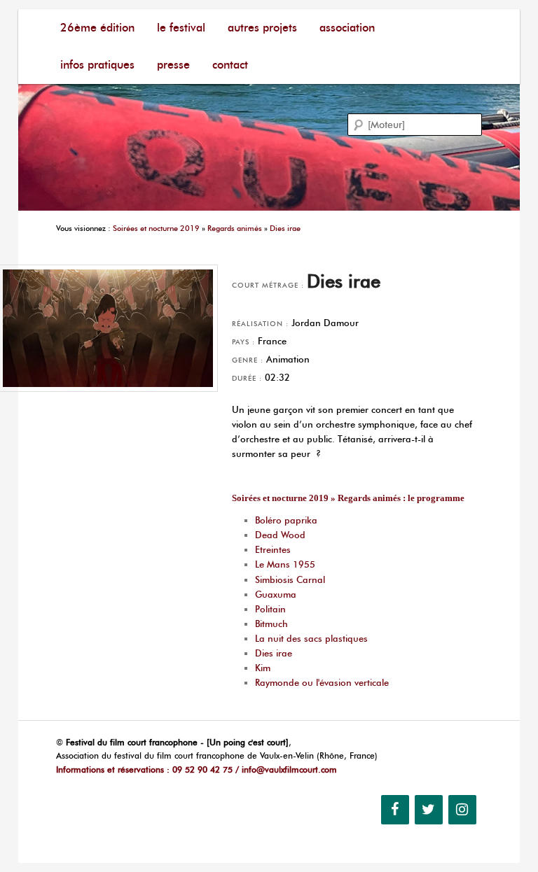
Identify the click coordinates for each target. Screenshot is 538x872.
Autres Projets (262, 27)
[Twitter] (429, 809)
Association (347, 27)
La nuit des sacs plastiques (311, 638)
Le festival (181, 27)
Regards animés (234, 228)
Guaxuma (275, 594)
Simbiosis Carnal (290, 579)
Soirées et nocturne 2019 (156, 228)
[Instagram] (462, 809)
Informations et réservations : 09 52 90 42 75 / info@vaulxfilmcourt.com (196, 769)
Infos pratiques (97, 64)
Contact (230, 64)
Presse (173, 64)
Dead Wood (280, 534)
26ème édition (97, 27)
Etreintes (273, 549)
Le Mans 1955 (285, 564)
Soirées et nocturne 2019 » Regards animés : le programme (348, 498)
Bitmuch (271, 623)
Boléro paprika (286, 520)
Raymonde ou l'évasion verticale (322, 682)
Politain (270, 608)
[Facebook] (395, 809)
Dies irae (285, 228)
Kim (262, 667)
